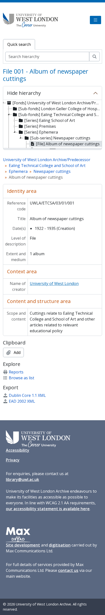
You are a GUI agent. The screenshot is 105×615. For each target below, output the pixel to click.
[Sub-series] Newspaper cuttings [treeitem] (60, 138)
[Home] (32, 20)
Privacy (13, 460)
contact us (68, 570)
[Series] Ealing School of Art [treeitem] (49, 120)
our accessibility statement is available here (48, 508)
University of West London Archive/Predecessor (46, 159)
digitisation (60, 545)
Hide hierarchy (24, 93)
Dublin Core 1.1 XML (27, 395)
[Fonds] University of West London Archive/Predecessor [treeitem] (56, 103)
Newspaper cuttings (52, 171)
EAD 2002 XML (22, 401)
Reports (16, 372)
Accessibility (17, 450)
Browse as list (21, 378)
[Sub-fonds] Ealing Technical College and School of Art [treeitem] (59, 114)
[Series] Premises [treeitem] (40, 126)
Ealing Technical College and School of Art (47, 165)
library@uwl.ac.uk (22, 479)
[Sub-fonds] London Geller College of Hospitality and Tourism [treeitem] (59, 108)
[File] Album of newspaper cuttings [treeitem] (68, 143)
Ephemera (18, 171)
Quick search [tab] (19, 44)
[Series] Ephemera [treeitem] (41, 132)
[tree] (52, 124)
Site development (23, 545)
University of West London (54, 283)
